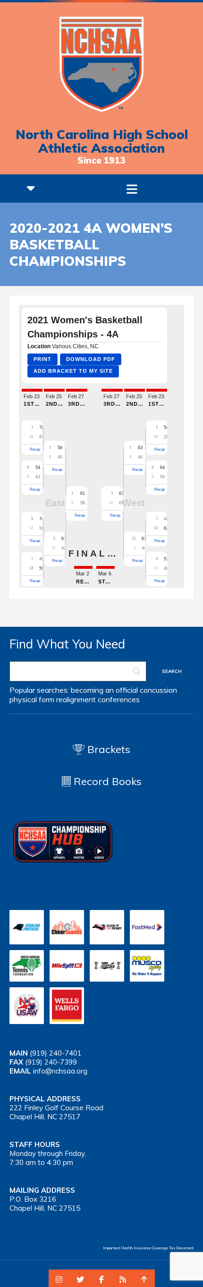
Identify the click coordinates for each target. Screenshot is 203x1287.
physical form (31, 699)
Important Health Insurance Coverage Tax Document (148, 1248)
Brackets (107, 749)
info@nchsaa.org (60, 1070)
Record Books (106, 781)
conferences (119, 699)
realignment (76, 699)
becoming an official (104, 690)
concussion (158, 690)
